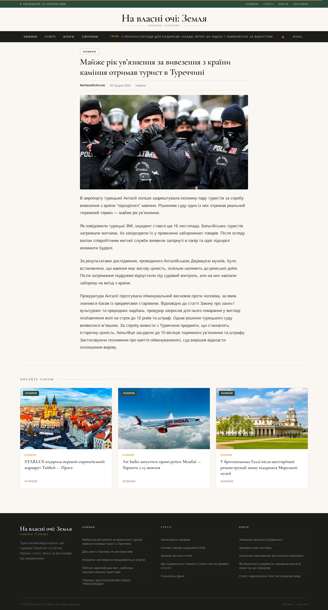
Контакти (302, 604)
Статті (268, 4)
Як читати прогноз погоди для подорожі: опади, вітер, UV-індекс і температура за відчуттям (186, 36)
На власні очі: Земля (164, 17)
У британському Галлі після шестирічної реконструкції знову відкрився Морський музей (259, 467)
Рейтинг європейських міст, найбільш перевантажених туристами (107, 570)
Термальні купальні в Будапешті (261, 539)
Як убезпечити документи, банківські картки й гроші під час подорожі (270, 566)
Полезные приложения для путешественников (271, 555)
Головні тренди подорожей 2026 (183, 547)
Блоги (283, 4)
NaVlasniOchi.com (92, 85)
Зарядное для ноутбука (255, 547)
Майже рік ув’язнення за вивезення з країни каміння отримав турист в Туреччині (112, 541)
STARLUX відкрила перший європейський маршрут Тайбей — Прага (64, 464)
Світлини (300, 4)
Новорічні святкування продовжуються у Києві (113, 559)
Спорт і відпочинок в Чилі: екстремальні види (270, 576)
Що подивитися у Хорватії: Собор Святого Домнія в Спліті (195, 566)
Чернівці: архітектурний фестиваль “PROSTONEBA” (106, 582)
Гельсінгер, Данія (172, 576)
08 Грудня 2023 (120, 85)
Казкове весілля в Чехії (176, 555)
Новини (252, 4)
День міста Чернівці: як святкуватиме (107, 551)
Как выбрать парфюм (175, 539)
